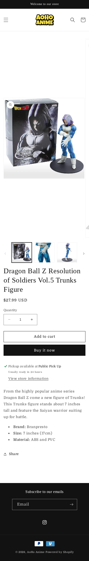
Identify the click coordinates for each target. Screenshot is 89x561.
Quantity (10, 310)
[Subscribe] (71, 504)
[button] (6, 20)
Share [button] (14, 454)
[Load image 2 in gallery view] (44, 252)
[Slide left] (5, 253)
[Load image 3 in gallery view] (67, 252)
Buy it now (44, 350)
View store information (28, 378)
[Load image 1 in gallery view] (22, 252)
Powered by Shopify (60, 552)
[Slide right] (84, 253)
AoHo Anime (36, 552)
